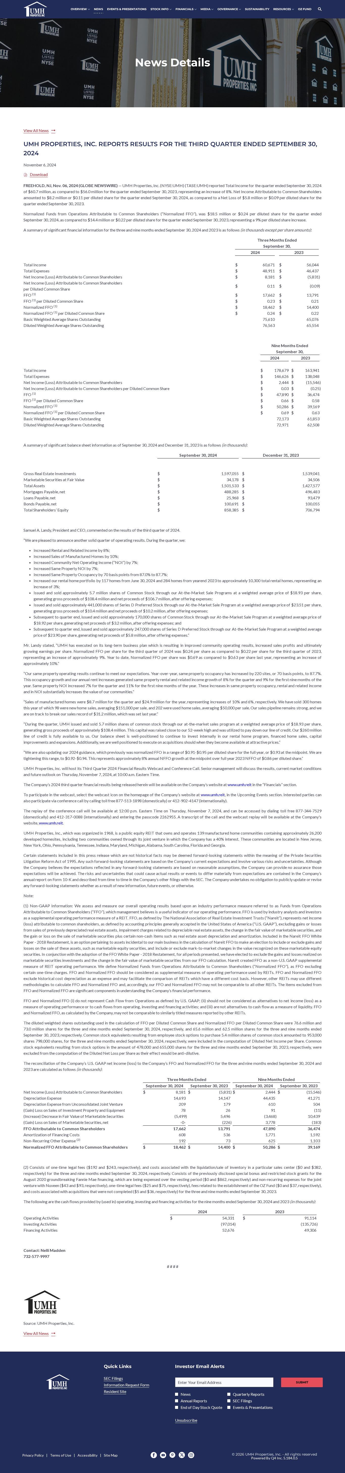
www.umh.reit (240, 784)
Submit (302, 1382)
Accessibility (87, 1455)
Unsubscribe (186, 1420)
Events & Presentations (253, 1407)
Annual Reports (194, 1401)
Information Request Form (133, 1385)
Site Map (111, 1455)
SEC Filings (120, 1378)
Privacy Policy (33, 1455)
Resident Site (122, 1391)
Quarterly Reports (248, 1394)
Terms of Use (60, 1455)
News (186, 1394)
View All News (36, 130)
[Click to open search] (318, 9)
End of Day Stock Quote (201, 1407)
